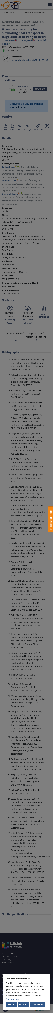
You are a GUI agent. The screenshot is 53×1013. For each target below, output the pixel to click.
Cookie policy (12, 999)
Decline (23, 1004)
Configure (37, 1004)
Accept (11, 1004)
